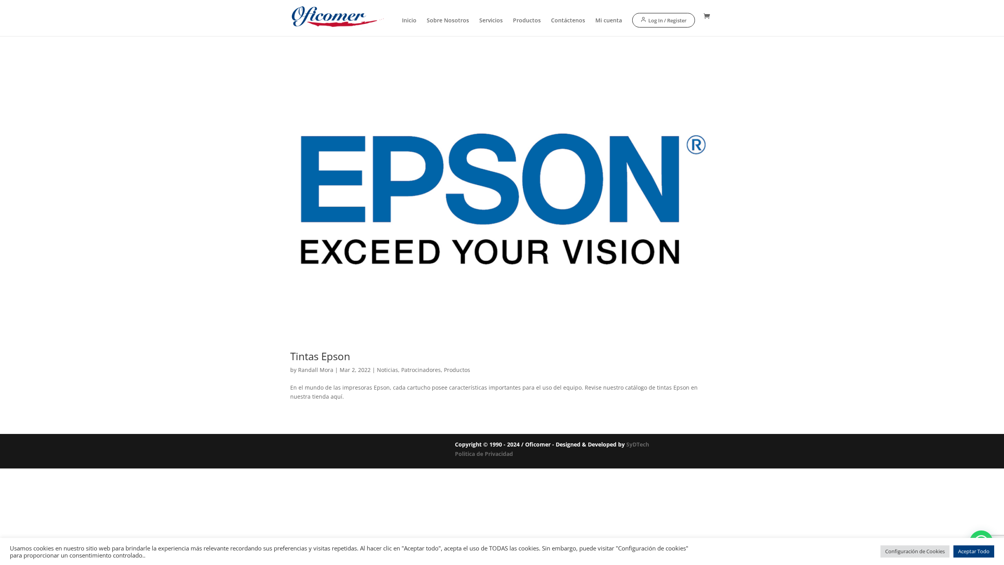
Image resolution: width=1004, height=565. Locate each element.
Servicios (491, 21)
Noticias (387, 370)
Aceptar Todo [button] (973, 551)
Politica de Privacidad (484, 453)
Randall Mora (315, 370)
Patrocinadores (421, 370)
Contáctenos (568, 21)
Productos (527, 21)
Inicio (409, 21)
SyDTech (637, 444)
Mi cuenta (608, 21)
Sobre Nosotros (448, 21)
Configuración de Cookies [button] (915, 551)
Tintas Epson (320, 356)
